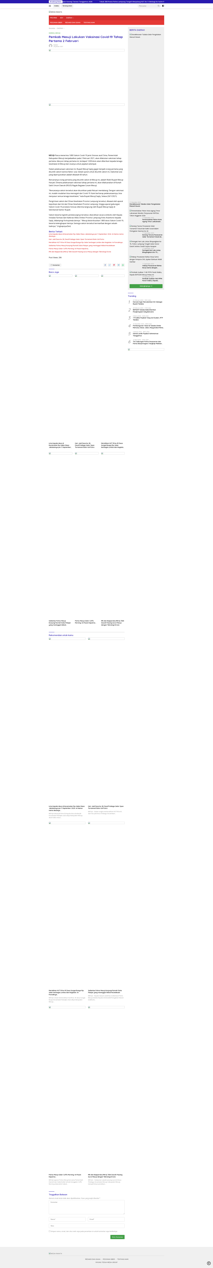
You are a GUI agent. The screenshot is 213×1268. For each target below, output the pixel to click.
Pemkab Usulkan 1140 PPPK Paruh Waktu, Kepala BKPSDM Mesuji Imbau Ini (152, 280)
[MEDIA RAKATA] (55, 12)
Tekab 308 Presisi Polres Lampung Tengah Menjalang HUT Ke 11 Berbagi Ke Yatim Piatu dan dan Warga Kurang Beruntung (113, 2)
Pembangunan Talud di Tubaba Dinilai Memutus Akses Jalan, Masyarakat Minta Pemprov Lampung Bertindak (148, 327)
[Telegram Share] (118, 265)
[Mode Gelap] (163, 6)
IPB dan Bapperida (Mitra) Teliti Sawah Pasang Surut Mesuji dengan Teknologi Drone (80, 252)
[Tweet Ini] (109, 265)
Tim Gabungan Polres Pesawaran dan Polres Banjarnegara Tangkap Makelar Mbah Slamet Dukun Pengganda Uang (147, 343)
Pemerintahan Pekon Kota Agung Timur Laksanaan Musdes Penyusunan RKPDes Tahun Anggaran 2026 (152, 221)
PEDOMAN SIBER (56, 23)
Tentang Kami (67, 6)
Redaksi (55, 45)
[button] (158, 6)
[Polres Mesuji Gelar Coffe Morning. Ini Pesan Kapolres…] (87, 535)
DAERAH (69, 18)
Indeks (56, 6)
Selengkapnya (145, 286)
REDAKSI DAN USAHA (72, 23)
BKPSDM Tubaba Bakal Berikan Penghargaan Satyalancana (144, 311)
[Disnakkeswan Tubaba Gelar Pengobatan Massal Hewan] (146, 116)
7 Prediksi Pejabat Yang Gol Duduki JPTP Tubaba (148, 319)
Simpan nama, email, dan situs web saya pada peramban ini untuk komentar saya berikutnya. (84, 1231)
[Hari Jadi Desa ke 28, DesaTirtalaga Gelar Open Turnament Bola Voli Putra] (87, 358)
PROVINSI (53, 18)
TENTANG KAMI (89, 23)
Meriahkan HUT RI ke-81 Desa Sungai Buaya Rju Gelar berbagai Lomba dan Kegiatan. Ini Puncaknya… (86, 242)
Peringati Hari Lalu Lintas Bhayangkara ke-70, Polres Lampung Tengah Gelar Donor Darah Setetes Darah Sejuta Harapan (152, 251)
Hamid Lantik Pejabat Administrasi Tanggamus (145, 335)
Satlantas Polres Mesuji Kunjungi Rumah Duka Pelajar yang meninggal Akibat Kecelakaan (82, 246)
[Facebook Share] (105, 265)
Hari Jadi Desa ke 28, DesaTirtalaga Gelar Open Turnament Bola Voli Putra (77, 239)
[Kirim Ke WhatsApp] (123, 265)
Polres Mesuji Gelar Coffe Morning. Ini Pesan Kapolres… (69, 249)
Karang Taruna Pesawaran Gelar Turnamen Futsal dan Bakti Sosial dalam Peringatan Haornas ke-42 (152, 236)
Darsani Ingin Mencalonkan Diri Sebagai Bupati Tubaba (147, 303)
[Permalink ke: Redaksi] (50, 46)
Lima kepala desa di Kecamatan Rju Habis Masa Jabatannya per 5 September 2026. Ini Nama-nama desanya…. (86, 235)
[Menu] (50, 6)
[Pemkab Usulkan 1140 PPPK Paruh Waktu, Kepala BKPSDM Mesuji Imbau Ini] (146, 273)
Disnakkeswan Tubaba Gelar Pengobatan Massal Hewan (145, 205)
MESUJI (57, 33)
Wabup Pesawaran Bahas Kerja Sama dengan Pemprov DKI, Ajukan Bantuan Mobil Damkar (152, 267)
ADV (61, 18)
